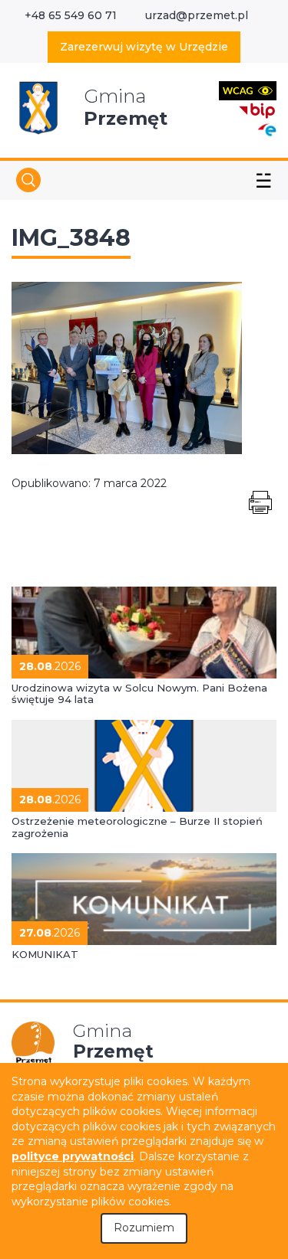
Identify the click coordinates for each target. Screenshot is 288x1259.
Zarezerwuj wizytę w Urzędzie (144, 47)
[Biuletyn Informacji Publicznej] (257, 109)
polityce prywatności (73, 1156)
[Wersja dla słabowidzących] (247, 90)
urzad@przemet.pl (196, 15)
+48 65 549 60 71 (71, 15)
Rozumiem (144, 1227)
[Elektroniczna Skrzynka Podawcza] (266, 129)
